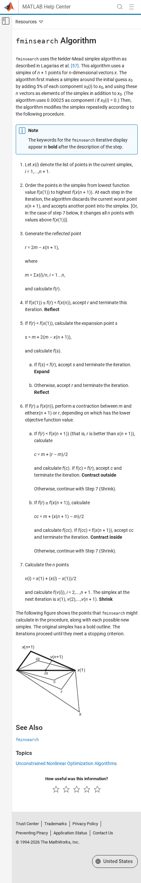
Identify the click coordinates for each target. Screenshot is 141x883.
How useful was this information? (76, 778)
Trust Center (27, 823)
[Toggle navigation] (28, 21)
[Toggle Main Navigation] (131, 7)
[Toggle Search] (119, 7)
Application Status (70, 832)
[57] (75, 65)
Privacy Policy (85, 823)
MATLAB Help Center (46, 7)
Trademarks (55, 823)
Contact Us (103, 832)
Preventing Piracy (32, 832)
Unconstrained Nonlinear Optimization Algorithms (66, 763)
